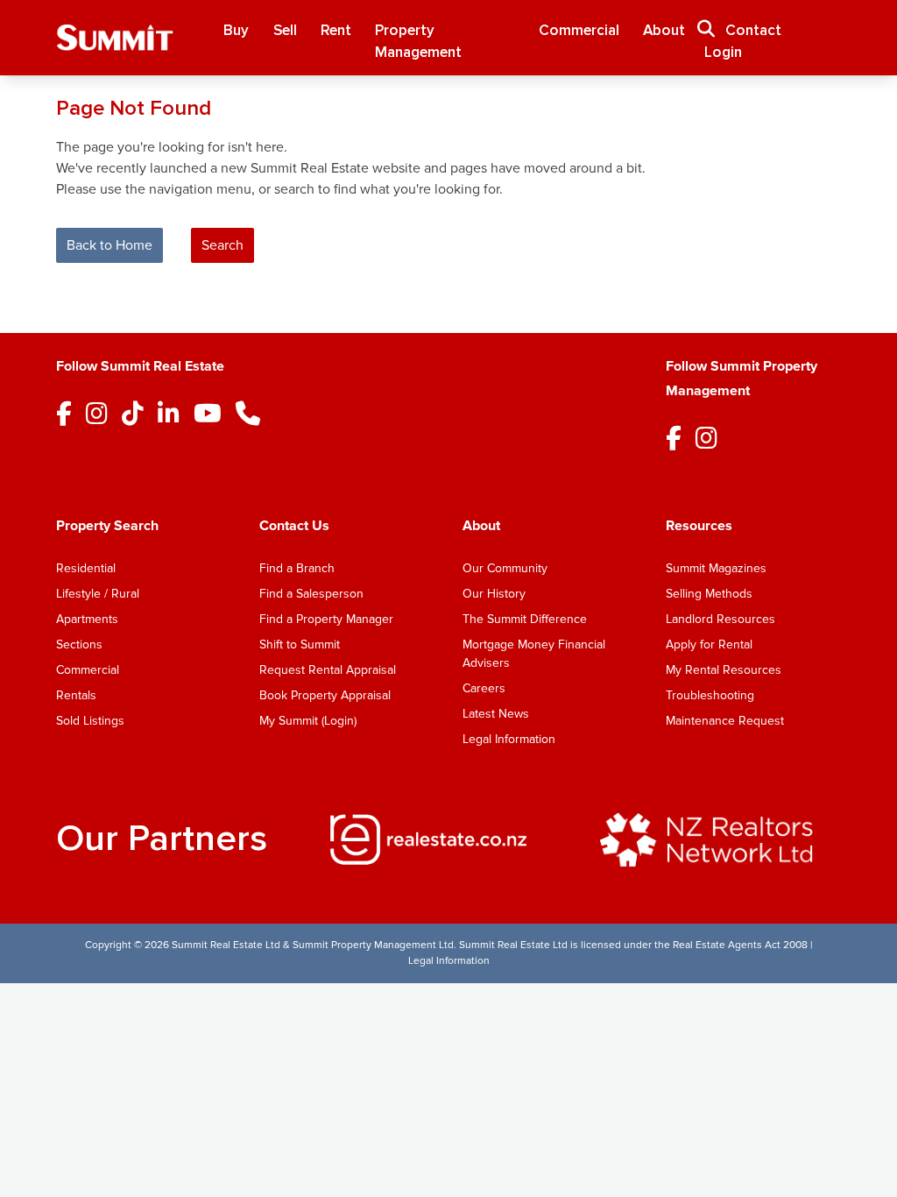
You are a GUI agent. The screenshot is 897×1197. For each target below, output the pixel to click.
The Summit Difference (525, 619)
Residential (86, 568)
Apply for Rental (709, 644)
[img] (448, 839)
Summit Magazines (716, 568)
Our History (494, 593)
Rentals (76, 695)
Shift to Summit (299, 644)
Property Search (107, 526)
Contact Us (294, 526)
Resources (699, 526)
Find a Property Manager (326, 619)
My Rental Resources (723, 669)
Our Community (505, 568)
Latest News (496, 713)
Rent (336, 30)
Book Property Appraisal (325, 695)
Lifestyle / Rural (97, 593)
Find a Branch (297, 568)
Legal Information (509, 739)
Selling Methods (709, 593)
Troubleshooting (710, 695)
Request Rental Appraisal (327, 669)
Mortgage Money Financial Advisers (534, 653)
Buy (236, 30)
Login (723, 52)
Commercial (579, 30)
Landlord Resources (720, 619)
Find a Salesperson (311, 593)
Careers (484, 688)
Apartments (87, 619)
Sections (79, 644)
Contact (753, 30)
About (664, 30)
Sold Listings (90, 720)
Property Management (418, 41)
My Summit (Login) (308, 720)
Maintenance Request (725, 720)
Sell (285, 30)
